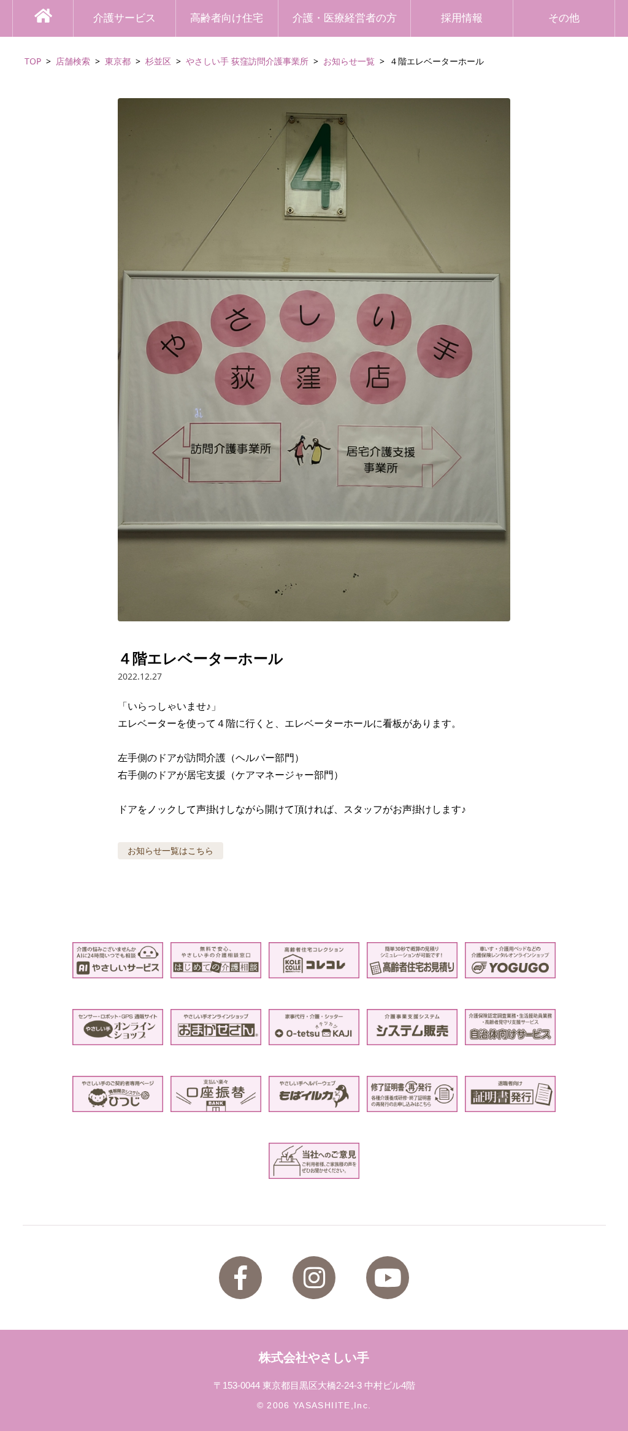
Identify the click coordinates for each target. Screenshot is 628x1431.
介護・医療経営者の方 (345, 18)
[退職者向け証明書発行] (510, 1094)
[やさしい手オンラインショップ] (117, 1027)
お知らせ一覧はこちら (170, 850)
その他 (564, 18)
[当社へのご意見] (314, 1161)
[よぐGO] (510, 960)
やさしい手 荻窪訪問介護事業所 (247, 61)
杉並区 (158, 61)
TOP (33, 61)
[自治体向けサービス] (510, 1027)
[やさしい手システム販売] (412, 1027)
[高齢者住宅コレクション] (314, 960)
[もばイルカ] (314, 1094)
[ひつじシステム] (117, 1094)
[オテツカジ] (314, 1027)
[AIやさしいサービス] (117, 960)
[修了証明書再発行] (412, 1094)
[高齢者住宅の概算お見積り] (412, 960)
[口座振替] (215, 1094)
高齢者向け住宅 (226, 18)
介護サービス (124, 18)
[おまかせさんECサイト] (215, 1027)
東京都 (118, 61)
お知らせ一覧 (349, 61)
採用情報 (462, 18)
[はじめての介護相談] (215, 960)
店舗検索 (73, 61)
